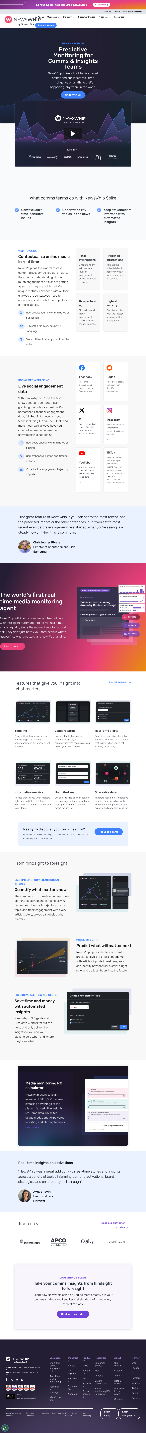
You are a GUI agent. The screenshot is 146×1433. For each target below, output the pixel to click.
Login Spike (107, 1413)
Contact (118, 1399)
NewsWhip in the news (132, 12)
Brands (71, 1365)
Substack (137, 1398)
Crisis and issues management (54, 1367)
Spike (85, 1365)
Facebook (137, 1368)
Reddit (135, 1393)
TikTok (135, 1388)
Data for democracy (101, 1382)
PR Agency (72, 1372)
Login (106, 12)
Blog (97, 1370)
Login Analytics (127, 1413)
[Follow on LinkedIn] (17, 1380)
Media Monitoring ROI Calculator (102, 1391)
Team (117, 1375)
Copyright (45, 1413)
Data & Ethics (117, 1382)
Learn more (11, 646)
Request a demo (46, 25)
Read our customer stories (113, 1225)
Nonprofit (73, 1394)
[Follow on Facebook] (6, 1379)
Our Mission (118, 1364)
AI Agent (39, 17)
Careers (117, 12)
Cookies (61, 1413)
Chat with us (73, 94)
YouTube (136, 1383)
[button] (73, 133)
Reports (99, 1375)
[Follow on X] (12, 1380)
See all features (118, 682)
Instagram (137, 1378)
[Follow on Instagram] (22, 1380)
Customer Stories (86, 17)
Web (134, 1363)
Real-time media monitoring (55, 1379)
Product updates (87, 1394)
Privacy (53, 1413)
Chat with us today (73, 1314)
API (84, 1378)
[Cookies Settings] (5, 1428)
